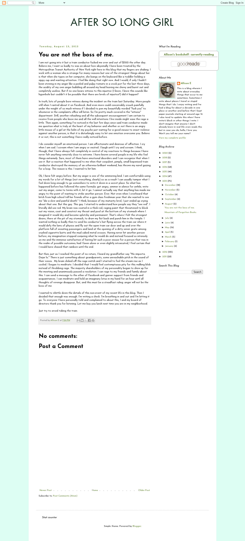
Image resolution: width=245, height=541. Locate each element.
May (167, 227)
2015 (165, 172)
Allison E (186, 83)
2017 (165, 162)
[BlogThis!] (82, 320)
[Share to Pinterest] (93, 320)
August (169, 204)
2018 (165, 158)
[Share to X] (86, 320)
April (168, 232)
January (169, 246)
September (171, 199)
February (170, 241)
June (168, 223)
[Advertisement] (94, 460)
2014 (165, 176)
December (170, 185)
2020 (165, 153)
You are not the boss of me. (179, 208)
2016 (165, 167)
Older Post (144, 490)
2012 (165, 252)
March (168, 237)
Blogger (137, 526)
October (170, 194)
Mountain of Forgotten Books (180, 212)
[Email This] (78, 320)
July (167, 218)
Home (95, 490)
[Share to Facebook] (89, 320)
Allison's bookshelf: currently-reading (189, 54)
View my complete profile (172, 138)
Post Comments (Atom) (65, 496)
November (170, 190)
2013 (165, 181)
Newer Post (46, 490)
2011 (164, 257)
